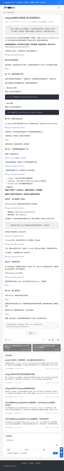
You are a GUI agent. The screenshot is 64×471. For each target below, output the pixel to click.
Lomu (6, 21)
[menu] (59, 7)
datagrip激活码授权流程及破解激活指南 (20, 374)
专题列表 (31, 463)
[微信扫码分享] (49, 339)
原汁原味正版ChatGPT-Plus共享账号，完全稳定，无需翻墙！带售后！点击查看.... (24, 2)
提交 (55, 453)
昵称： (9, 449)
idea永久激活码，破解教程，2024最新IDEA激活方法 (25, 360)
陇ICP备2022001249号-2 (10, 466)
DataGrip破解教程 (42, 21)
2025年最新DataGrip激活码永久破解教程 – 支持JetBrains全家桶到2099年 (30, 404)
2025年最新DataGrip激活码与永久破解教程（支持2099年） (27, 419)
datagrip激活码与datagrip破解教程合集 (20, 388)
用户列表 (38, 463)
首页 (4, 12)
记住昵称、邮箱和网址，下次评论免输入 (17, 453)
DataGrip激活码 (32, 21)
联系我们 (24, 463)
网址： (45, 449)
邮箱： (27, 449)
